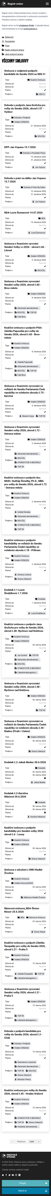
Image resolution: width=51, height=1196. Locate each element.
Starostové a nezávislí (27, 1062)
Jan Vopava (40, 167)
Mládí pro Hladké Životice (34, 897)
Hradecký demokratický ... (28, 1127)
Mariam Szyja (28, 416)
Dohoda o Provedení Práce (34, 153)
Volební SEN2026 (21, 122)
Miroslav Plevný (24, 1079)
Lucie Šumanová (38, 233)
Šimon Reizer (39, 932)
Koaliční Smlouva (37, 80)
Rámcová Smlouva (37, 917)
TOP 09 (33, 312)
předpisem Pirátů (26, 25)
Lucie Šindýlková (38, 613)
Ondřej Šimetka (24, 512)
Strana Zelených (24, 579)
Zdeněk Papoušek (25, 362)
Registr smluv (15, 3)
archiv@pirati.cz (30, 29)
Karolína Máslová (37, 817)
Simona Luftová (24, 575)
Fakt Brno (22, 317)
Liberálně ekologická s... (28, 672)
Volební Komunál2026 (23, 883)
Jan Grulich (22, 655)
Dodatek (41, 599)
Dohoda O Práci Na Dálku (34, 187)
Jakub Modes (39, 782)
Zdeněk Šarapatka (25, 974)
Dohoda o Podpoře (22, 118)
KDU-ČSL (41, 136)
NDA (43, 218)
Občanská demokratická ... (29, 308)
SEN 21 (42, 94)
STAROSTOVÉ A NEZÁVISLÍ (29, 462)
